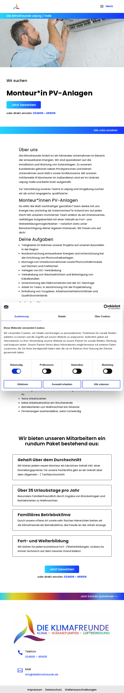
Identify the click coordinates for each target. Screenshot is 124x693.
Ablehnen (22, 384)
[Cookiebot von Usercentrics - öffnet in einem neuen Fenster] (106, 307)
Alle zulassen (101, 384)
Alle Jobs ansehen (106, 130)
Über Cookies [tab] (102, 316)
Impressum (34, 690)
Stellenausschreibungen (81, 690)
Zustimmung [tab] (21, 316)
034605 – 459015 (44, 113)
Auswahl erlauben (62, 384)
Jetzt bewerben (23, 105)
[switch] (46, 371)
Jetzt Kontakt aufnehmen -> (99, 596)
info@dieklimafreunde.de (41, 674)
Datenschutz (53, 690)
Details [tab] (62, 316)
